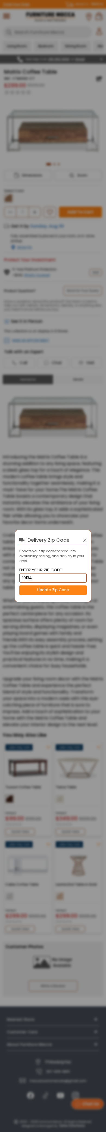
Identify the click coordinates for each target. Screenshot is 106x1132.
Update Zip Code (53, 590)
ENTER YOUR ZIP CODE (40, 570)
